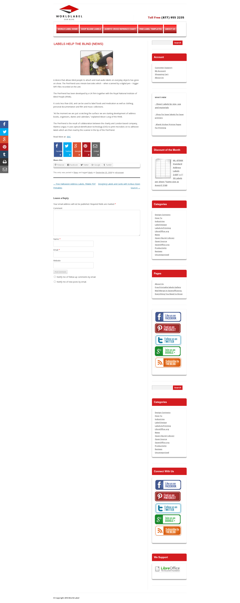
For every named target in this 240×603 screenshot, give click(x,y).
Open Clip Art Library (164, 238)
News (76, 172)
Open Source (161, 241)
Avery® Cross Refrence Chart (120, 29)
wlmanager (119, 172)
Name (57, 239)
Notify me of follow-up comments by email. (76, 277)
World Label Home (68, 29)
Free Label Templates (150, 29)
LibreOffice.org (162, 231)
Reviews (158, 251)
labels (90, 172)
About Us (170, 29)
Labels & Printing (163, 228)
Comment (57, 208)
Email (56, 250)
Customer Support (163, 67)
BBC (69, 136)
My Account (160, 71)
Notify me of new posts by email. (72, 281)
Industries (160, 221)
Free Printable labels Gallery (168, 287)
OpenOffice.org (162, 244)
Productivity (161, 248)
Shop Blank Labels (91, 29)
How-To (158, 218)
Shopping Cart (161, 74)
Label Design (161, 224)
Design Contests (162, 214)
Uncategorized (162, 254)
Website (57, 260)
